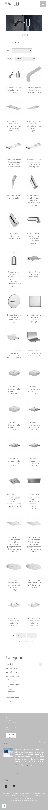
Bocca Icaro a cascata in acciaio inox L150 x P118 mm (14, 354)
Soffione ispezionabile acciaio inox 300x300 (34, 462)
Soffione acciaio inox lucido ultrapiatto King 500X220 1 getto (34, 126)
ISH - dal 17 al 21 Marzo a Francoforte (28, 749)
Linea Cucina (11, 672)
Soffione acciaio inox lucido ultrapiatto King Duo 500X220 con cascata (14, 126)
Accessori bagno (13, 698)
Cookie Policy (11, 737)
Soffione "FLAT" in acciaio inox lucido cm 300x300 (14, 622)
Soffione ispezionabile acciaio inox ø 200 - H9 (14, 390)
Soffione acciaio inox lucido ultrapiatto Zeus (34, 90)
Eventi (31, 765)
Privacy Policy (11, 734)
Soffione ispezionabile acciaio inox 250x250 (14, 462)
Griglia (10, 42)
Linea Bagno (11, 668)
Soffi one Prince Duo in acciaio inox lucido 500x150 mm (14, 163)
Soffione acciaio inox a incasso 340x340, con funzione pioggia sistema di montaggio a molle (34, 544)
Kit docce (11, 691)
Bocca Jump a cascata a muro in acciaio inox (34, 353)
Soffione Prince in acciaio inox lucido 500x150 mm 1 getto (34, 163)
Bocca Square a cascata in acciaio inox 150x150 (34, 318)
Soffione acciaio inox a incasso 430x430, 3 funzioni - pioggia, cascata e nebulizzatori (14, 500)
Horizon (34, 800)
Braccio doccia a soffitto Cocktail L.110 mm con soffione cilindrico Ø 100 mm (14, 279)
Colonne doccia (14, 682)
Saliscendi (12, 687)
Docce (10, 689)
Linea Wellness (12, 676)
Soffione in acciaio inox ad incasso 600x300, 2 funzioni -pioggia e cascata (34, 501)
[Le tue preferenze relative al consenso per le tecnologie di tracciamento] (4, 806)
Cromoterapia (13, 684)
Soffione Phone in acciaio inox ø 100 (14, 90)
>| (34, 635)
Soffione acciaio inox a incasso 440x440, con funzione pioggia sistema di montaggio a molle (14, 544)
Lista (19, 42)
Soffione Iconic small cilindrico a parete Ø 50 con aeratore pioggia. (34, 200)
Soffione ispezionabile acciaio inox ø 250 (34, 390)
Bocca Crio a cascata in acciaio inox (34, 274)
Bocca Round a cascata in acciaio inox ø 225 (14, 318)
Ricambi (9, 702)
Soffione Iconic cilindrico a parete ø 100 (14, 236)
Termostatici (12, 680)
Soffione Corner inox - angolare (14, 196)
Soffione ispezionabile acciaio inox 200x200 (34, 426)
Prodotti (10, 664)
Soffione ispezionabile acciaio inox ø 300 (14, 426)
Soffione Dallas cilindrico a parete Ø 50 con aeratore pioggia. (34, 238)
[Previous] (39, 742)
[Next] (44, 742)
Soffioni (11, 694)
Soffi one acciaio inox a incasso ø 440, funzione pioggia (14, 585)
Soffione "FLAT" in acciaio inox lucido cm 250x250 (34, 622)
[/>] (8, 759)
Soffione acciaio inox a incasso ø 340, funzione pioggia (34, 583)
